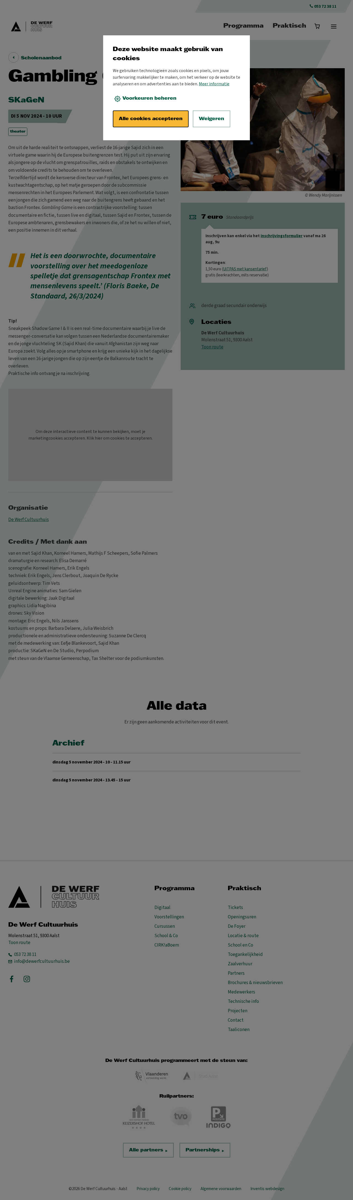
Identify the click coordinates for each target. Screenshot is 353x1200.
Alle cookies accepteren (151, 119)
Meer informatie (214, 84)
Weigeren (211, 119)
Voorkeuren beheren (149, 98)
